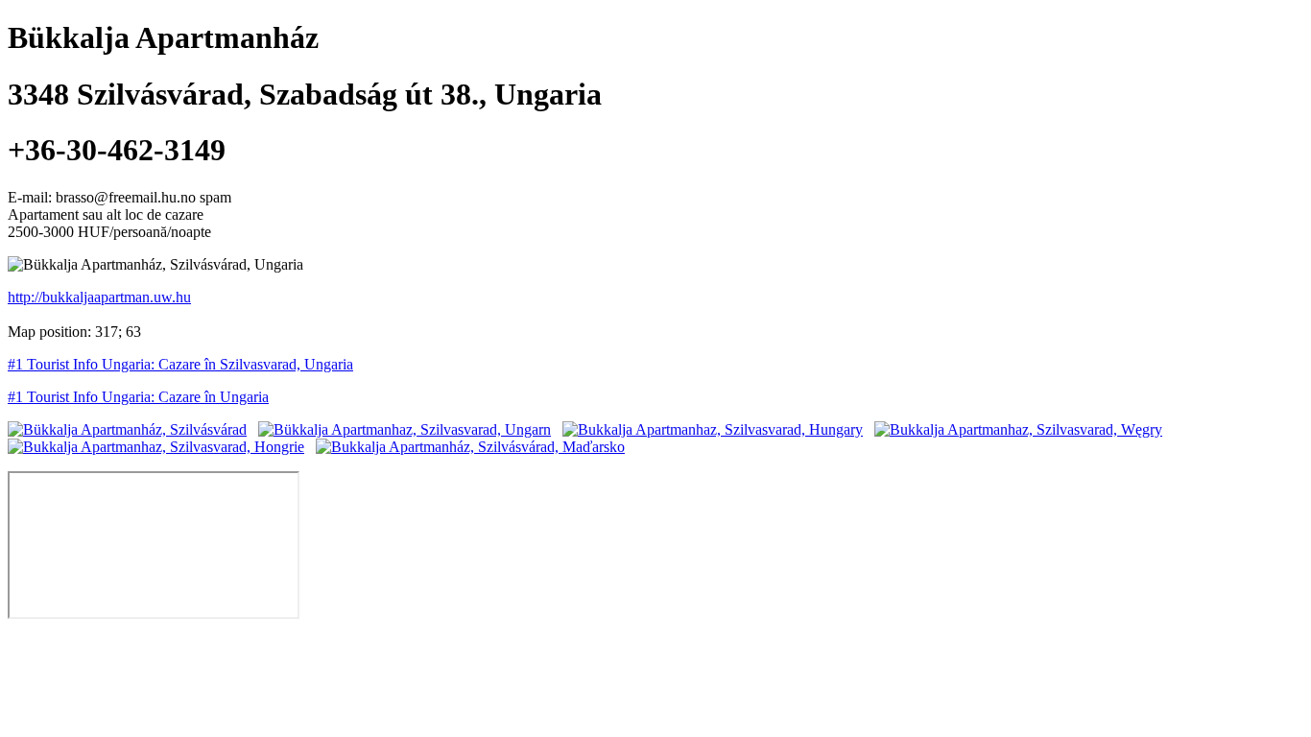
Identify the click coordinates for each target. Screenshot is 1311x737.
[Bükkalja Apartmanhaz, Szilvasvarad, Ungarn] (404, 429)
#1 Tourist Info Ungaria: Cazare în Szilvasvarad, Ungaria (180, 364)
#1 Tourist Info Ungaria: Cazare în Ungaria (138, 397)
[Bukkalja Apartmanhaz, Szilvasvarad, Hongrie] (156, 447)
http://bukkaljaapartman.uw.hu (99, 297)
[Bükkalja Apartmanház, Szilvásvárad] (127, 429)
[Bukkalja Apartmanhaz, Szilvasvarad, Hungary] (712, 429)
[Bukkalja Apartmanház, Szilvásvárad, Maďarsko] (470, 447)
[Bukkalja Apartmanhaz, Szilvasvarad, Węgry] (1018, 429)
